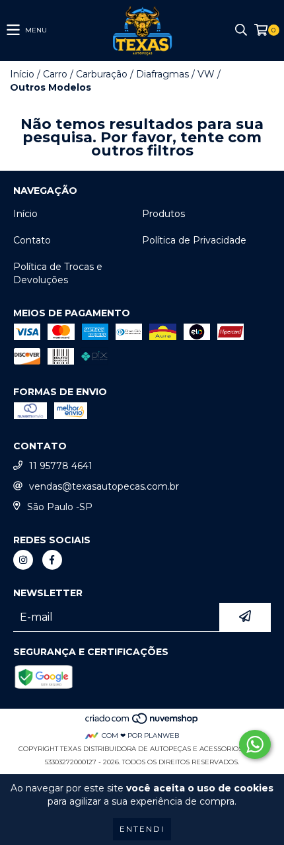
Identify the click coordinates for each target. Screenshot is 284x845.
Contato (32, 240)
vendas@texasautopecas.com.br (104, 486)
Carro (55, 74)
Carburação (101, 74)
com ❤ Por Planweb (140, 735)
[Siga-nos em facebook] (52, 560)
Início (22, 74)
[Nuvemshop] (142, 722)
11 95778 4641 (60, 466)
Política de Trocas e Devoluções (57, 273)
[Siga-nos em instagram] (23, 560)
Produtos (163, 214)
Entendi (142, 829)
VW (206, 74)
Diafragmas (162, 74)
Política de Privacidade (194, 240)
